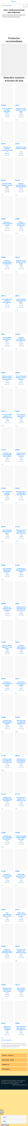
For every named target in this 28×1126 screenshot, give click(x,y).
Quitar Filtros (4, 1125)
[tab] (14, 1117)
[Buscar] (25, 5)
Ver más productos (6, 1040)
